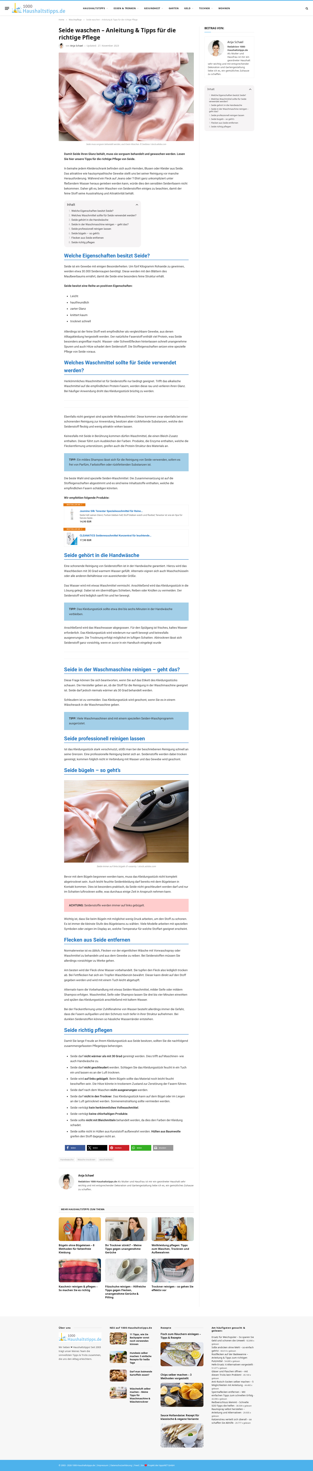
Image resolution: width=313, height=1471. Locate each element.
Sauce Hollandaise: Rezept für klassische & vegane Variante (180, 1417)
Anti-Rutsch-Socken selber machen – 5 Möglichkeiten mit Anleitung (232, 1383)
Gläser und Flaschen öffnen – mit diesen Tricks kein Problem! (230, 1373)
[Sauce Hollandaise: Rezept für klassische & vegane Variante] (182, 1435)
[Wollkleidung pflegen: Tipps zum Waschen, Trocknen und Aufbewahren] (173, 1229)
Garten (174, 8)
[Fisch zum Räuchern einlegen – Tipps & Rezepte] (182, 1354)
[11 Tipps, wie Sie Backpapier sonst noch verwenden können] (118, 1338)
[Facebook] (47, 162)
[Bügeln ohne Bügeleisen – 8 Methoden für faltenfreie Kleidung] (80, 1229)
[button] (75, 1148)
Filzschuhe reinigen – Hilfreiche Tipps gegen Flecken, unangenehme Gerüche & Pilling (125, 1292)
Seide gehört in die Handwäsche (89, 219)
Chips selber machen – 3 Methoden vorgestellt (176, 1376)
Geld (187, 8)
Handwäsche (67, 1159)
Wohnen (224, 8)
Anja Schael (76, 45)
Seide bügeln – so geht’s (85, 233)
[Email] (47, 194)
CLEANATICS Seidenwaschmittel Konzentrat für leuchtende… (115, 535)
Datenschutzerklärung (121, 1465)
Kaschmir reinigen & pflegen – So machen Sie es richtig (78, 1288)
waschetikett (106, 1159)
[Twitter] (47, 186)
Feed (136, 1465)
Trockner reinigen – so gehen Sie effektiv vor (172, 1288)
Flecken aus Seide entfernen (87, 237)
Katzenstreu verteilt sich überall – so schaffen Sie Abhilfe (232, 1421)
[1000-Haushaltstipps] (39, 8)
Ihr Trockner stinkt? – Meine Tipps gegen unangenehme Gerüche (123, 1249)
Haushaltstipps (94, 8)
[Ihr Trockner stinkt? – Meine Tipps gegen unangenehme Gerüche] (126, 1229)
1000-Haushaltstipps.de (83, 1465)
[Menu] (7, 8)
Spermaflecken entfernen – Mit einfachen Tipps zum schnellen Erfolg (232, 1393)
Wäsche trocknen (86, 1159)
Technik (204, 8)
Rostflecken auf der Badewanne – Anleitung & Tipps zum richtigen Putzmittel (230, 1358)
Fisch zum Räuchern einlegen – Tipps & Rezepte (181, 1335)
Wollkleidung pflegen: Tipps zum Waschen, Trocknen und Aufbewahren (170, 1249)
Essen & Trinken (125, 8)
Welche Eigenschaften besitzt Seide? (92, 210)
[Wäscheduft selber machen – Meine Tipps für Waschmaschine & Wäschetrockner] (118, 1393)
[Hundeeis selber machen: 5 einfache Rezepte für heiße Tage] (118, 1357)
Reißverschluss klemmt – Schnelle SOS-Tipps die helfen (230, 1404)
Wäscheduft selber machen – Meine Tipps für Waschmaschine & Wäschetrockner (140, 1395)
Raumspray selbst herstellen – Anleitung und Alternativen (228, 1410)
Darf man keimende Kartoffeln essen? (141, 1373)
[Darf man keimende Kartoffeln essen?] (118, 1376)
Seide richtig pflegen (83, 242)
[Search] (306, 8)
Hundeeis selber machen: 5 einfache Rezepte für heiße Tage (140, 1357)
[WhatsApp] (47, 178)
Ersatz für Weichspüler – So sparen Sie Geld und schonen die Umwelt (233, 1339)
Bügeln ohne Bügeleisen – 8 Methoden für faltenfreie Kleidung (76, 1249)
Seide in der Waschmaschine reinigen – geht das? (100, 224)
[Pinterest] (47, 170)
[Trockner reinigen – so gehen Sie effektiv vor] (173, 1270)
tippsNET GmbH (167, 1465)
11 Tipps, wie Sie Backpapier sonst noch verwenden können (139, 1339)
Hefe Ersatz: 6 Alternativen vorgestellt (232, 1364)
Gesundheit (152, 8)
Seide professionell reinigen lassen (91, 228)
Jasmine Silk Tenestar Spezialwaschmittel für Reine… (111, 511)
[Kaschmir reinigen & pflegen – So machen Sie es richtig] (80, 1270)
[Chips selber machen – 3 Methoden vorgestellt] (182, 1395)
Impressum (102, 1465)
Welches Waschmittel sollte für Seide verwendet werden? (103, 215)
